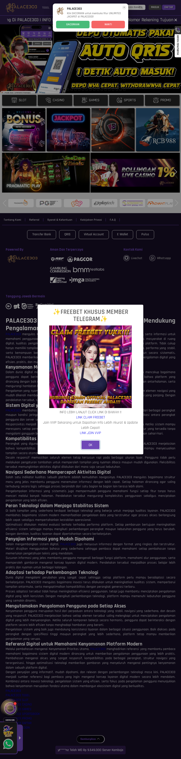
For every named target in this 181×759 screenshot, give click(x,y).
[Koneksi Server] (10, 708)
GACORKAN (72, 24)
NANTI (108, 24)
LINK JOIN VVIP (90, 432)
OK (90, 445)
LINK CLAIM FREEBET (90, 417)
